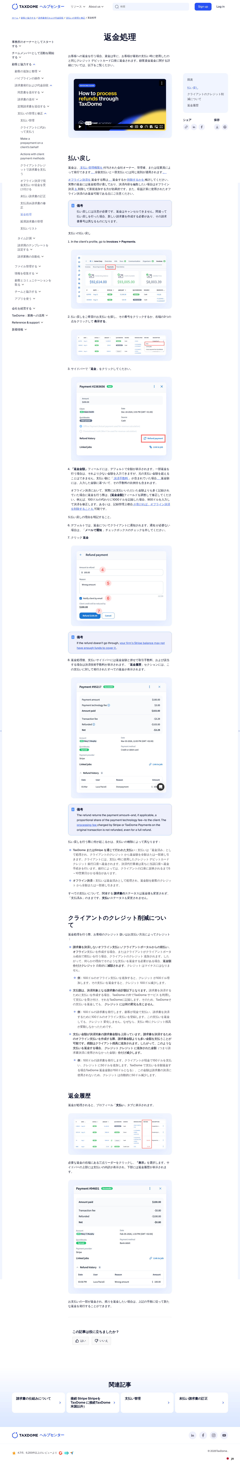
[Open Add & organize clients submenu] (39, 71)
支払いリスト (28, 228)
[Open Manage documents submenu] (39, 266)
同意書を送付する (29, 92)
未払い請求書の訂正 (33, 196)
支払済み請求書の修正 (33, 205)
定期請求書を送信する (32, 106)
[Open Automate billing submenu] (42, 257)
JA (232, 1458)
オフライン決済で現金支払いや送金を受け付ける (33, 185)
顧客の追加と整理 (26, 71)
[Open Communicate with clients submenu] (23, 285)
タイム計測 (25, 238)
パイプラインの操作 (28, 78)
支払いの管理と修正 (75, 18)
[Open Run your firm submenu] (34, 308)
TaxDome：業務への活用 (28, 315)
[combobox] (229, 1458)
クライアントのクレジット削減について (205, 97)
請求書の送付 (26, 99)
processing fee (87, 825)
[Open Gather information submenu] (37, 273)
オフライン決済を (79, 179)
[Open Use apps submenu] (34, 299)
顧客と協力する (28, 18)
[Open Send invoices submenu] (37, 99)
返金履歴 (193, 105)
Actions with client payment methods (32, 156)
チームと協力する (26, 291)
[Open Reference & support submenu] (42, 322)
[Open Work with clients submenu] (34, 64)
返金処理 (26, 214)
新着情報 (18, 329)
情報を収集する (25, 273)
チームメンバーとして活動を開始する (33, 55)
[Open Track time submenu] (34, 238)
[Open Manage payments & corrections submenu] (45, 113)
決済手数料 (121, 478)
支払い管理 (27, 120)
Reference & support (26, 322)
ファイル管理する (26, 266)
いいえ (104, 1340)
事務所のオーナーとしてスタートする (33, 44)
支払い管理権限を (91, 167)
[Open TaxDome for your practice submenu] (46, 315)
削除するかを (136, 179)
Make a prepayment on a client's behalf (31, 143)
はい (83, 1340)
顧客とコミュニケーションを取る (33, 282)
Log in (220, 6)
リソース (76, 6)
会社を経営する (22, 308)
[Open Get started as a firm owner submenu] (20, 46)
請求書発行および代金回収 (50, 18)
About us (94, 6)
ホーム (15, 18)
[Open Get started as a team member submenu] (20, 57)
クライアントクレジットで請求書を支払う (33, 169)
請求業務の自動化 (29, 256)
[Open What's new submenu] (25, 330)
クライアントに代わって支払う (33, 129)
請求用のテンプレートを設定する (33, 247)
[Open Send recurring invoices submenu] (48, 106)
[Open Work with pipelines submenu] (42, 78)
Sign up (203, 6)
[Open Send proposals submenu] (42, 92)
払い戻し (193, 87)
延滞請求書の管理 (31, 221)
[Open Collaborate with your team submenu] (39, 292)
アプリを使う (23, 298)
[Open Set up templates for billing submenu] (31, 250)
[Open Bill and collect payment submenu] (51, 85)
